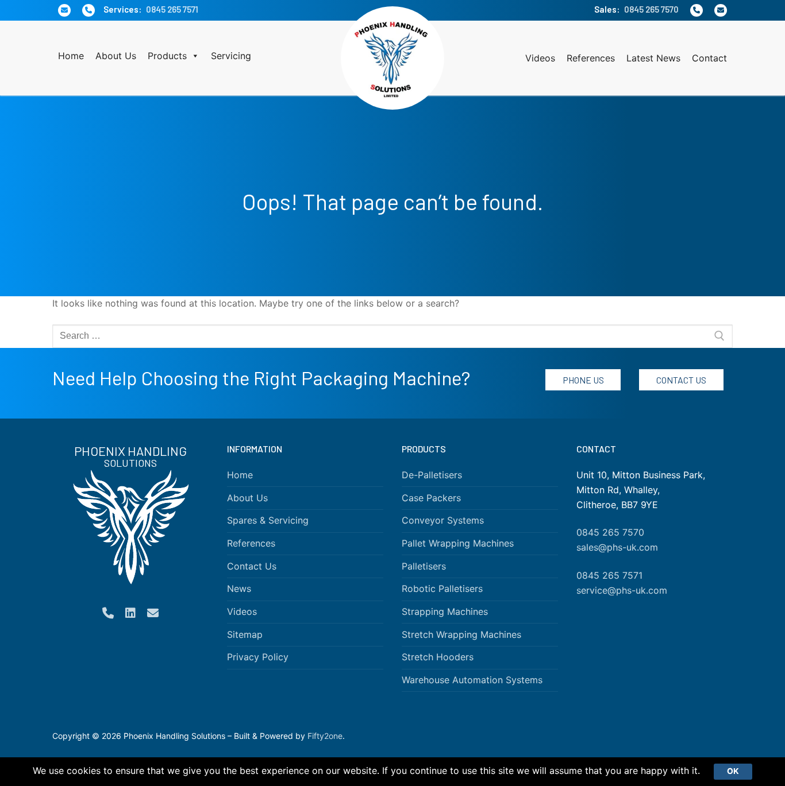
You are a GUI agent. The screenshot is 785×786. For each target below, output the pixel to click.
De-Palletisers (432, 475)
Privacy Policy (257, 657)
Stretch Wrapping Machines (461, 634)
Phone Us (583, 379)
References (591, 58)
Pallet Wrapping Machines (458, 543)
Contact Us (681, 379)
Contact (709, 58)
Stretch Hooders (438, 657)
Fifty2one (325, 736)
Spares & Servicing (268, 520)
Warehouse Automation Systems (472, 680)
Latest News (653, 58)
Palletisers (424, 566)
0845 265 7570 (651, 9)
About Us (115, 55)
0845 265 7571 (172, 9)
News (239, 588)
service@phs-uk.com (621, 590)
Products (167, 55)
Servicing (231, 55)
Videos (540, 58)
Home (71, 55)
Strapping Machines (445, 611)
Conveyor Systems (443, 520)
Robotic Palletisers (442, 588)
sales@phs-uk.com (617, 547)
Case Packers (431, 498)
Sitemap (245, 634)
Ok (733, 771)
